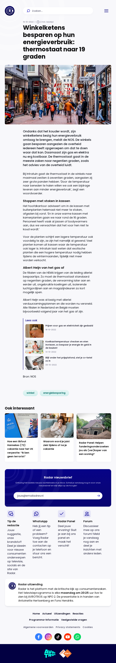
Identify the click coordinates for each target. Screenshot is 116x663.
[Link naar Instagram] (48, 636)
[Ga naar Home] (9, 11)
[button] (106, 11)
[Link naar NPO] (65, 653)
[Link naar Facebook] (38, 636)
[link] (30, 393)
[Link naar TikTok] (58, 636)
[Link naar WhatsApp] (77, 636)
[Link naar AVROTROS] (50, 653)
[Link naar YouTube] (67, 636)
